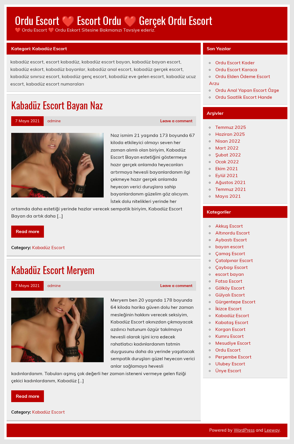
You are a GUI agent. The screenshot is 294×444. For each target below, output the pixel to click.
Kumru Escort (229, 336)
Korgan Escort (230, 329)
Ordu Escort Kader (235, 62)
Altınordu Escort (232, 233)
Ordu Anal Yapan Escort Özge (247, 90)
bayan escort (229, 246)
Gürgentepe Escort (235, 302)
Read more (27, 231)
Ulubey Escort (230, 364)
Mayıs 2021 (228, 196)
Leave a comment (176, 120)
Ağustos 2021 (230, 182)
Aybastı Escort (231, 240)
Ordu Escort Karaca (236, 69)
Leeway (272, 430)
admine (54, 120)
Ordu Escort (228, 350)
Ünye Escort (228, 370)
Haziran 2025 (230, 134)
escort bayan (229, 274)
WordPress (244, 430)
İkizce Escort (228, 308)
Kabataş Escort (231, 322)
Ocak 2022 (227, 161)
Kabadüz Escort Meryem (52, 270)
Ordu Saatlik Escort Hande (243, 97)
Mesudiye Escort (233, 343)
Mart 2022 (227, 148)
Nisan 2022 (227, 141)
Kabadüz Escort (48, 247)
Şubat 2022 (228, 155)
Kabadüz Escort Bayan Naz (57, 105)
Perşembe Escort (233, 357)
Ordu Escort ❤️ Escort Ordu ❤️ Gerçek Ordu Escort (113, 20)
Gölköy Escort (230, 288)
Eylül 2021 (226, 175)
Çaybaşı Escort (231, 267)
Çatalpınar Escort (234, 260)
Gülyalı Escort (230, 295)
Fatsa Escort (228, 281)
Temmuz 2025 (230, 127)
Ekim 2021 (226, 168)
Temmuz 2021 (230, 189)
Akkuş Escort (229, 226)
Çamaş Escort (230, 253)
